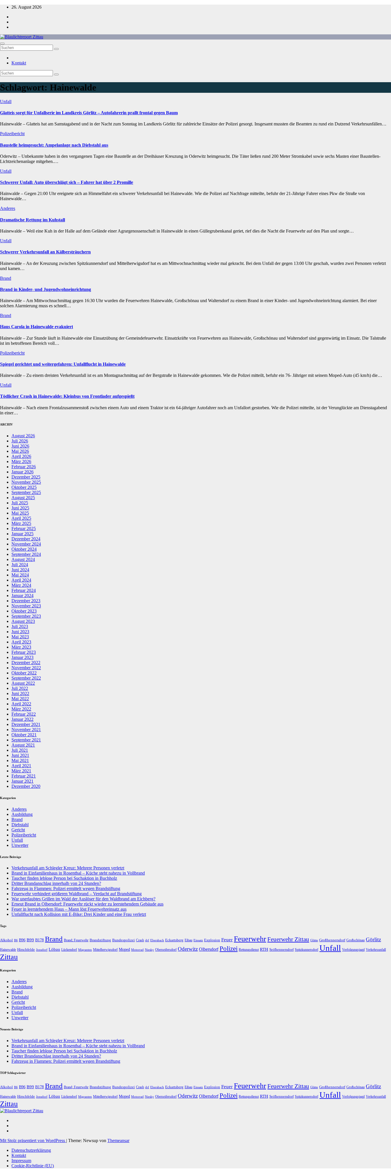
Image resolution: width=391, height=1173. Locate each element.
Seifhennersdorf (281, 949)
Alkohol (6, 940)
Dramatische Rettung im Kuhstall (32, 219)
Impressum (21, 1160)
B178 (39, 940)
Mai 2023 (20, 636)
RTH (264, 949)
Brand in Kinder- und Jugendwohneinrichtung (45, 289)
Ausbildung (22, 814)
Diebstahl (20, 824)
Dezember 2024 (25, 538)
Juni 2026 (20, 446)
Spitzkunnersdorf (306, 950)
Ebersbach (157, 940)
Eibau (188, 940)
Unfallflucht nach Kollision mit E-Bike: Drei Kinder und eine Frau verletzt (78, 914)
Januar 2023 (22, 657)
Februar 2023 (23, 652)
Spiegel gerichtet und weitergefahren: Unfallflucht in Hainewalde (63, 364)
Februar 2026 (23, 466)
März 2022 (21, 708)
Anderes (7, 208)
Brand (5, 278)
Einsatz (198, 940)
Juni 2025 (20, 507)
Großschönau (355, 940)
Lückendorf (69, 950)
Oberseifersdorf (166, 950)
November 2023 (26, 605)
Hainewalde (8, 950)
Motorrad (137, 949)
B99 (30, 940)
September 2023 (26, 616)
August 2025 (23, 497)
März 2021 (21, 770)
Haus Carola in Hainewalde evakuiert (36, 326)
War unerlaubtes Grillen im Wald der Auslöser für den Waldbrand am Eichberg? (83, 898)
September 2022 (26, 678)
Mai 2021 (20, 760)
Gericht (18, 829)
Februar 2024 (23, 590)
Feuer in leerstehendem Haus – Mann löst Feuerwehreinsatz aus (69, 909)
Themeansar (118, 1140)
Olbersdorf (208, 949)
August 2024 (23, 559)
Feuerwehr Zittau (288, 939)
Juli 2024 (19, 564)
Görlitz (373, 939)
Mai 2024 (20, 574)
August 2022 (23, 683)
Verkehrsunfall (376, 950)
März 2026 (21, 461)
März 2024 (21, 585)
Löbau (54, 949)
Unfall (5, 101)
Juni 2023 (20, 631)
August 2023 (23, 621)
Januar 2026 (22, 471)
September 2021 (26, 739)
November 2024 (26, 544)
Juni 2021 (20, 755)
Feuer (227, 939)
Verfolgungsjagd (353, 950)
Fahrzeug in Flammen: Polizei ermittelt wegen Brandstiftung (65, 888)
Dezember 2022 (25, 662)
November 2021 (26, 729)
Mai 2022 (20, 698)
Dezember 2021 (25, 724)
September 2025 (26, 492)
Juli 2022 (19, 688)
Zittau (9, 957)
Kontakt (18, 62)
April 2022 (21, 703)
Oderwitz (188, 949)
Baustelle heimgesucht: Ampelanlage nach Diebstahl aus (54, 145)
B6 (16, 940)
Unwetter (19, 845)
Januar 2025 (22, 533)
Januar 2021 (22, 781)
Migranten (85, 949)
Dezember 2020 (25, 786)
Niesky (149, 949)
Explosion (212, 940)
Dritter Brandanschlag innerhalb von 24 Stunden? (56, 883)
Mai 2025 (20, 513)
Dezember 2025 (25, 477)
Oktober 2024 (24, 549)
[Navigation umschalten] (2, 43)
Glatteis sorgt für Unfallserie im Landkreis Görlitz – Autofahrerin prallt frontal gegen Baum (89, 112)
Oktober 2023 (24, 611)
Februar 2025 (23, 528)
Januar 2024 (22, 595)
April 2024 (21, 580)
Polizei (229, 948)
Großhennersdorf (332, 940)
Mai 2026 (20, 451)
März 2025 (21, 523)
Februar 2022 (23, 714)
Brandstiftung (100, 940)
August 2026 (23, 435)
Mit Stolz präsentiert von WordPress (33, 1140)
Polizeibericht (12, 133)
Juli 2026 (19, 440)
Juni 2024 (20, 569)
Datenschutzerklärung (31, 1150)
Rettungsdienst (249, 950)
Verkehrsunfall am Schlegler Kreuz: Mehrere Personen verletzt (67, 867)
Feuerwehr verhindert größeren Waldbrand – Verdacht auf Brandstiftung (76, 893)
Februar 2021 (23, 776)
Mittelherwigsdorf (105, 950)
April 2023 (21, 641)
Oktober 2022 (24, 672)
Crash (140, 940)
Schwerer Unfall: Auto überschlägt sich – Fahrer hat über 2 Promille (66, 182)
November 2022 (26, 667)
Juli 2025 (19, 502)
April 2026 (21, 456)
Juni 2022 (20, 693)
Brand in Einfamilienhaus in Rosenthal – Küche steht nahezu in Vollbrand (78, 873)
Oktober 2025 (24, 487)
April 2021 (21, 765)
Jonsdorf (42, 949)
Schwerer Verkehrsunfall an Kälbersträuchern (45, 251)
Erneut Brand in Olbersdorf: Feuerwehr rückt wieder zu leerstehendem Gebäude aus (87, 904)
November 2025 (26, 482)
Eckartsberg (174, 940)
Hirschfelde (26, 949)
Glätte (314, 940)
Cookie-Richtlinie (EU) (32, 1165)
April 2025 (21, 518)
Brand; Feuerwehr (76, 940)
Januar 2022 (22, 719)
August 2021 (23, 745)
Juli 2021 (19, 750)
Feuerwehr (250, 939)
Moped (124, 949)
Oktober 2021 (24, 734)
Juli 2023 (19, 626)
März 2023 (21, 647)
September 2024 (26, 554)
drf (147, 940)
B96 (22, 940)
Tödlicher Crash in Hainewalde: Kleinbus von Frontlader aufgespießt (67, 396)
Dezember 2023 (25, 600)
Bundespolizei (123, 940)
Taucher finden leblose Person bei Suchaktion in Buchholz (64, 878)
